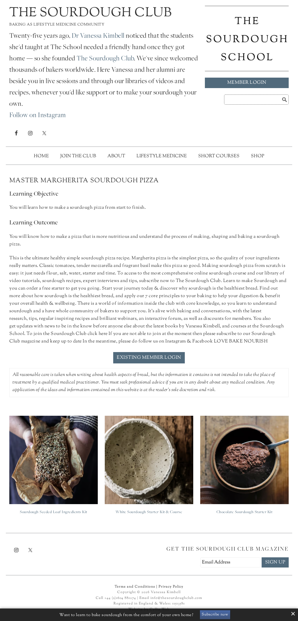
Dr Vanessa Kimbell (98, 36)
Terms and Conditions (135, 586)
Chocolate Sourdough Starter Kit (245, 512)
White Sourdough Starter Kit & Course (149, 512)
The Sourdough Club (90, 13)
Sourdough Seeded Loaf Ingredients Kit (53, 512)
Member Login (247, 82)
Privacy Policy (171, 586)
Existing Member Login (149, 357)
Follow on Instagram (37, 115)
